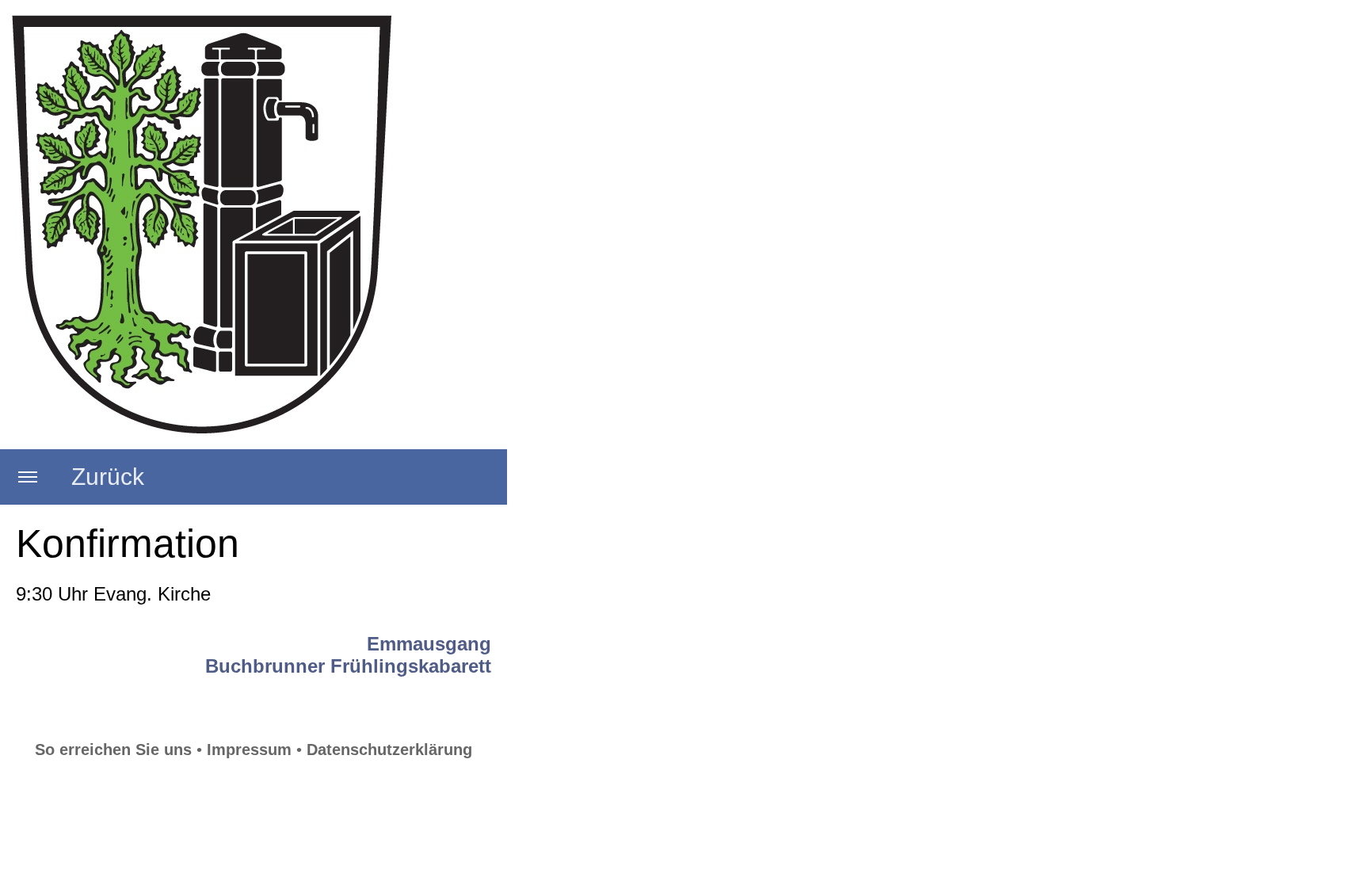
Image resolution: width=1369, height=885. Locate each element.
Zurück (107, 476)
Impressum (249, 749)
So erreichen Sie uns (113, 749)
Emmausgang (429, 643)
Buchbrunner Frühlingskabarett (348, 666)
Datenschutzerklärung (389, 749)
